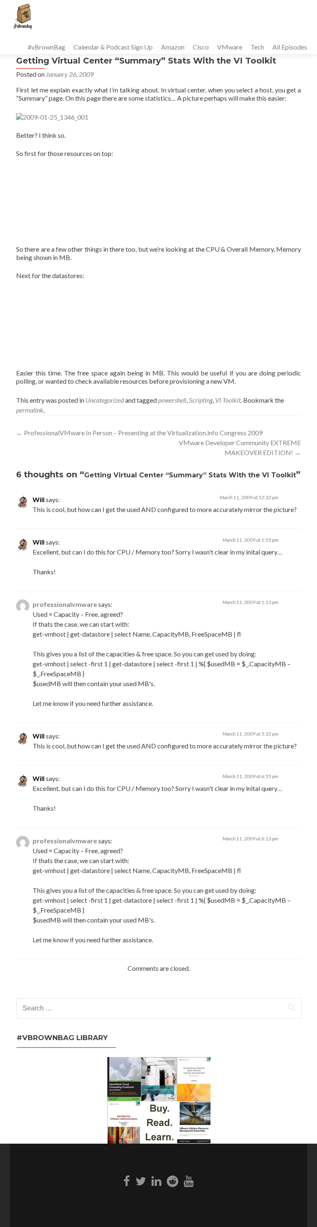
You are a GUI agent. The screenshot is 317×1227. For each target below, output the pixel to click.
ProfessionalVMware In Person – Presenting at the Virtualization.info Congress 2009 (139, 433)
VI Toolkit (228, 400)
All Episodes (289, 47)
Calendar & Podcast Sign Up (113, 47)
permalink (29, 410)
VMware (229, 47)
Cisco (201, 47)
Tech (257, 47)
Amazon (173, 47)
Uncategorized (104, 400)
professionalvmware (65, 604)
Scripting (201, 400)
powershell (172, 400)
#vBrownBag (46, 47)
